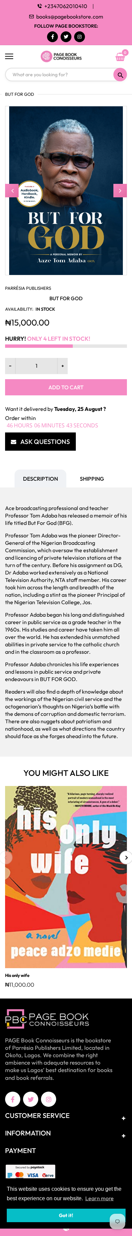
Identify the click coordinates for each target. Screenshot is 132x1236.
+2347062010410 (65, 6)
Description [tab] (40, 478)
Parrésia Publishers (28, 288)
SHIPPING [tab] (92, 478)
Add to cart (66, 387)
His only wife (17, 975)
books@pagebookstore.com (69, 16)
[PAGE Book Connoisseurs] (66, 56)
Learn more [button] (99, 1198)
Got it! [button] (66, 1215)
